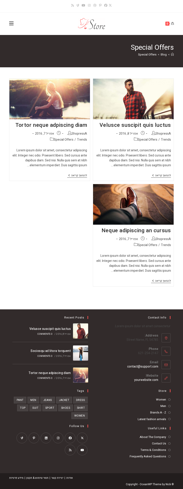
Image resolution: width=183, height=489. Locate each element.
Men (163, 406)
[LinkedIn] (46, 438)
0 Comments (44, 334)
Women (161, 399)
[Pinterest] (100, 6)
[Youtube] (82, 450)
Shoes (65, 408)
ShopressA (163, 133)
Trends (166, 139)
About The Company (153, 437)
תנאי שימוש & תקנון (37, 478)
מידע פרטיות (16, 478)
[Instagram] (89, 6)
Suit (35, 408)
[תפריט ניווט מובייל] (11, 24)
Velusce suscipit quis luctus (135, 125)
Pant (20, 400)
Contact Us (159, 443)
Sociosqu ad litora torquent (51, 351)
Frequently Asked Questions (148, 456)
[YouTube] (83, 6)
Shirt (81, 408)
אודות (69, 478)
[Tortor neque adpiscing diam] (80, 375)
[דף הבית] (172, 54)
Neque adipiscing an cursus (136, 230)
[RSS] (72, 6)
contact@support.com (142, 366)
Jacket (64, 400)
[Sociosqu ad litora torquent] (80, 353)
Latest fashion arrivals (152, 419)
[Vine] (77, 6)
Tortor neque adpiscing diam (51, 125)
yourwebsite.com (146, 380)
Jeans (47, 400)
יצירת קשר (57, 478)
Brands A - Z (158, 412)
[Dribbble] (95, 6)
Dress (80, 400)
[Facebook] (106, 6)
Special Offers (147, 54)
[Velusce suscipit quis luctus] (80, 331)
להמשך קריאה (161, 176)
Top (22, 408)
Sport (49, 408)
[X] (111, 6)
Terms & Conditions (153, 450)
